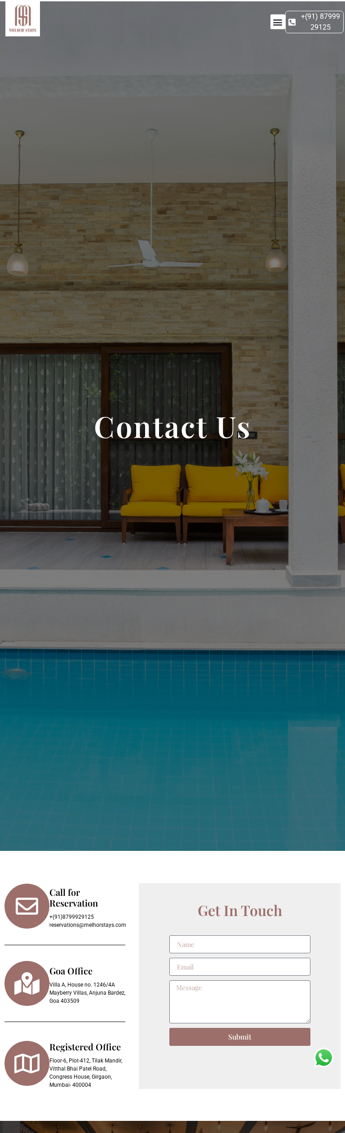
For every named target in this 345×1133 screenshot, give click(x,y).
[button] (277, 21)
